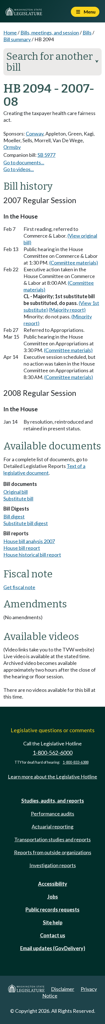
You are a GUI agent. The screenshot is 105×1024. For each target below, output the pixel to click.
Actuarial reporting (52, 826)
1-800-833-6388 (75, 762)
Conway (34, 133)
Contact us (52, 935)
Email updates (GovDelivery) (52, 948)
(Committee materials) (73, 263)
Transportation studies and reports (52, 839)
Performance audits (52, 814)
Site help (52, 922)
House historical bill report (32, 555)
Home (10, 32)
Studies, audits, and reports (52, 801)
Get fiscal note (19, 587)
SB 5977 (46, 155)
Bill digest (14, 516)
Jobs (52, 897)
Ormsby (12, 147)
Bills (87, 32)
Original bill (15, 492)
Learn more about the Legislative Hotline (52, 776)
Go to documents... (23, 162)
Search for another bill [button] (52, 61)
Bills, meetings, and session (49, 32)
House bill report (21, 548)
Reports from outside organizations (52, 852)
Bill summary (17, 39)
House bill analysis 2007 (29, 541)
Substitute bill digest (25, 523)
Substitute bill (18, 498)
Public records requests (52, 909)
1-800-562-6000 (53, 752)
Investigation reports (52, 865)
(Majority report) (67, 310)
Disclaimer (62, 989)
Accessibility (52, 884)
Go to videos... (18, 169)
